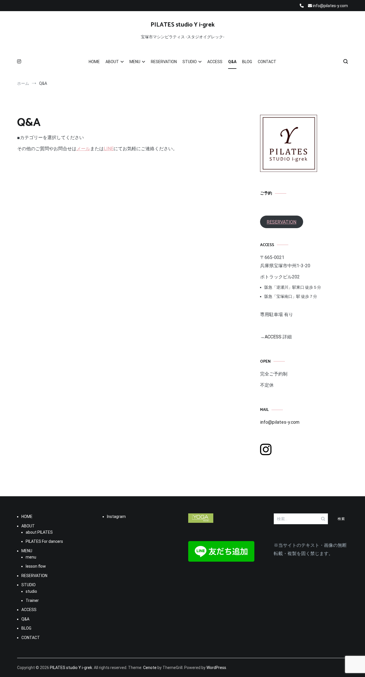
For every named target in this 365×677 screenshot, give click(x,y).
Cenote (150, 667)
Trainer (32, 600)
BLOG (247, 61)
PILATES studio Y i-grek (183, 25)
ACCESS (214, 61)
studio (31, 591)
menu (31, 557)
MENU (134, 61)
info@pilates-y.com (279, 422)
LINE (108, 148)
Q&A (232, 61)
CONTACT (267, 61)
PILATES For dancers (44, 541)
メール (83, 148)
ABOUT (112, 61)
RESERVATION (164, 61)
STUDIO (189, 61)
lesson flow (36, 566)
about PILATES (39, 532)
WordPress (216, 667)
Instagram (116, 516)
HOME (94, 61)
